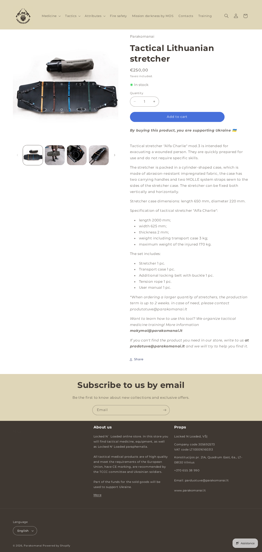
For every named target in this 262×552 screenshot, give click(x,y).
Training (19, 474)
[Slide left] (17, 155)
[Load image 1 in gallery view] (33, 155)
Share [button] (138, 359)
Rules (17, 459)
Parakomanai (33, 545)
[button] (50, 15)
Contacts (20, 467)
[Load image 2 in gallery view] (55, 155)
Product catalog (26, 444)
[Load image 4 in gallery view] (99, 155)
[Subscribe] (164, 410)
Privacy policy (24, 452)
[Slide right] (114, 155)
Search (18, 437)
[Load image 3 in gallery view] (77, 155)
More (98, 495)
